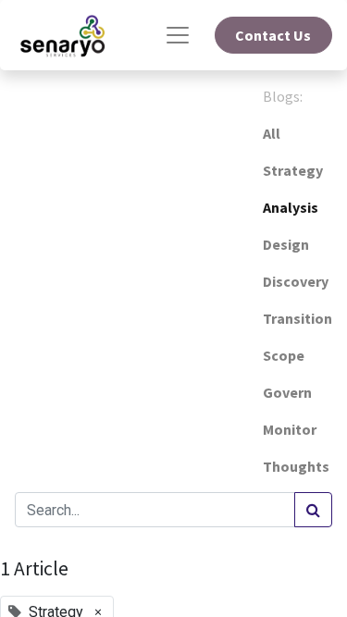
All (271, 133)
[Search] (313, 509)
